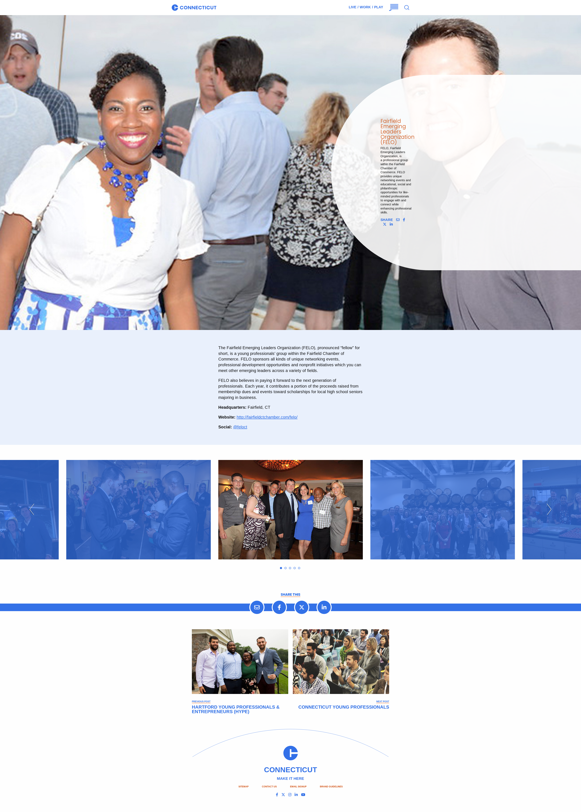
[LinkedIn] (391, 224)
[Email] (398, 220)
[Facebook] (404, 220)
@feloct (240, 427)
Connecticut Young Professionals (343, 707)
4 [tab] (295, 568)
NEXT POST (382, 701)
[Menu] (393, 7)
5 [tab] (299, 568)
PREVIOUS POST (201, 701)
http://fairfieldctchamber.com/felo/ (267, 417)
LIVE (352, 7)
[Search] (406, 7)
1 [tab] (281, 568)
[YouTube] (303, 794)
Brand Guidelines (331, 786)
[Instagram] (289, 794)
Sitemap (243, 786)
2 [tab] (285, 568)
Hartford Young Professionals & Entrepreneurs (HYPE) (236, 709)
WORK (365, 7)
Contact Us (269, 786)
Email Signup (298, 786)
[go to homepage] (194, 7)
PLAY (378, 7)
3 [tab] (290, 568)
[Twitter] (384, 224)
